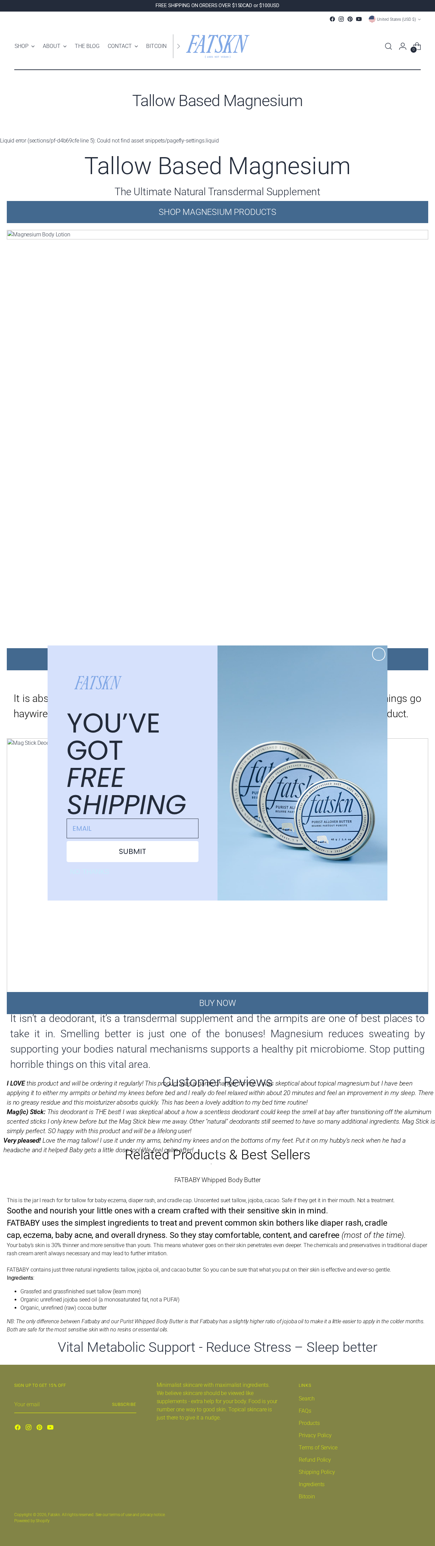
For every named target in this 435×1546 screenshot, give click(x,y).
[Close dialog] (379, 654)
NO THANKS (89, 871)
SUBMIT (132, 851)
